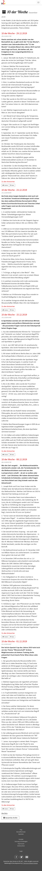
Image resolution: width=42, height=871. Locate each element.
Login (21, 851)
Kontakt (21, 839)
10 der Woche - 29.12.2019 (14, 33)
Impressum (21, 844)
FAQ (21, 830)
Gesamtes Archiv (11, 818)
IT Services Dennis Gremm (30, 863)
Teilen (12, 185)
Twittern (6, 185)
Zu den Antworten (8, 181)
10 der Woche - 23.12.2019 (14, 189)
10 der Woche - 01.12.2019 (14, 641)
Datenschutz (21, 846)
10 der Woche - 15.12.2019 (14, 314)
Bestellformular (21, 832)
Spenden (21, 834)
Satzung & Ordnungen (21, 841)
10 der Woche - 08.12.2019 (14, 459)
